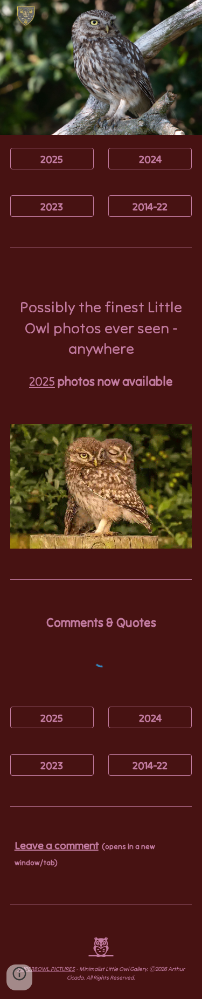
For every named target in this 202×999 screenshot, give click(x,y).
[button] (19, 977)
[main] (101, 343)
